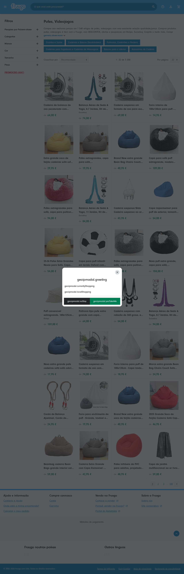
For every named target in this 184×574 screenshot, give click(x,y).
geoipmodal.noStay (76, 301)
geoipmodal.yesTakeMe (105, 301)
